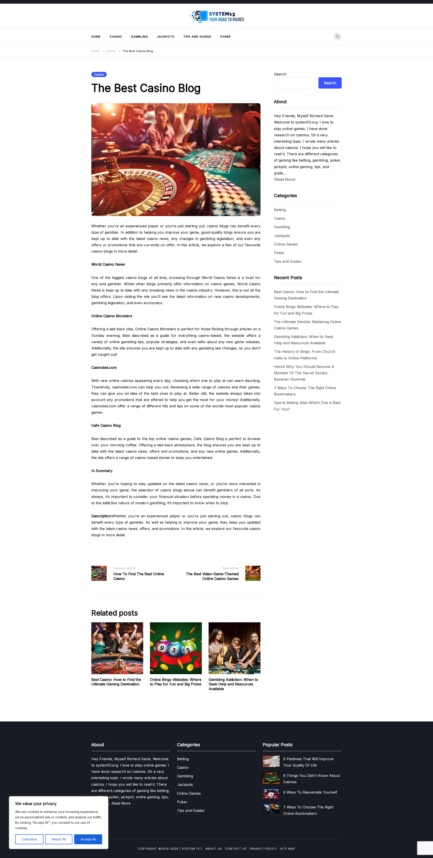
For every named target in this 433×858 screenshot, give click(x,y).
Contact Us (236, 848)
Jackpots (165, 36)
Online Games (286, 244)
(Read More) (285, 179)
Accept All (88, 839)
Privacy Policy (263, 848)
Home (96, 36)
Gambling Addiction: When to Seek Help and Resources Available (233, 684)
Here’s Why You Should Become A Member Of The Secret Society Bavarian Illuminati (304, 372)
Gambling (139, 36)
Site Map (287, 848)
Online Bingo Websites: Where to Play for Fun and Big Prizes (175, 682)
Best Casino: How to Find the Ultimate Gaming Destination (116, 682)
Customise (29, 839)
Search (280, 74)
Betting (280, 210)
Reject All (59, 839)
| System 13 (190, 848)
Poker (225, 36)
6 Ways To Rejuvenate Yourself (310, 792)
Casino (116, 36)
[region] (58, 822)
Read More (121, 803)
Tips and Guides (197, 36)
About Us (213, 848)
